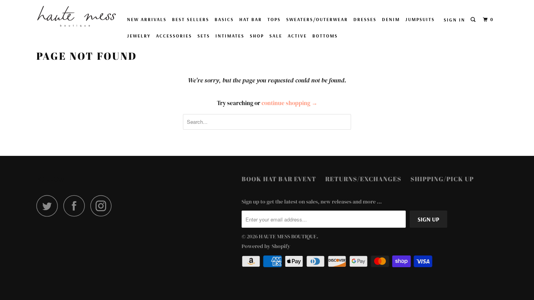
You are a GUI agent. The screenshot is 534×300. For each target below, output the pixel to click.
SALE (275, 36)
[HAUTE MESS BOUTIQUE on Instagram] (103, 205)
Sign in (454, 20)
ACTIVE (297, 36)
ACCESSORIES (174, 36)
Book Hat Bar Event (279, 179)
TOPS (274, 19)
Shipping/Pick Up (442, 179)
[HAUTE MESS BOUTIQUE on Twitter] (49, 205)
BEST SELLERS (190, 19)
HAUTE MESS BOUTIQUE (288, 236)
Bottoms (325, 36)
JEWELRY (139, 36)
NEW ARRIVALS (147, 19)
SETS (203, 36)
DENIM (391, 19)
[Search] (473, 19)
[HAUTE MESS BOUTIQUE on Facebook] (76, 205)
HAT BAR (250, 19)
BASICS (224, 19)
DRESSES (364, 19)
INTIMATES (229, 36)
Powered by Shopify (266, 246)
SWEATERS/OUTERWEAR (317, 19)
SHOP (257, 36)
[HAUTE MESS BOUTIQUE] (76, 16)
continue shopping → (289, 103)
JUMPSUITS (420, 19)
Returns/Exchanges (363, 179)
